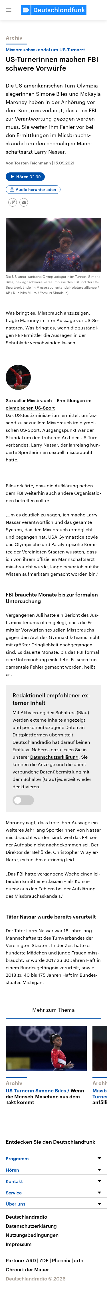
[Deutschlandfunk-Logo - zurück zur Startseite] (53, 10)
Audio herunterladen (36, 189)
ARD (32, 1260)
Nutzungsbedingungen (32, 1235)
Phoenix (62, 1260)
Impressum (19, 1244)
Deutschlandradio (26, 1216)
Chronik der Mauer (27, 1269)
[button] (8, 10)
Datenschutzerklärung (54, 757)
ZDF (45, 1260)
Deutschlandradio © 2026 (36, 1278)
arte (80, 1260)
